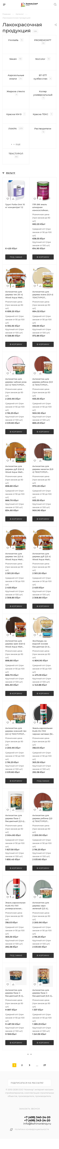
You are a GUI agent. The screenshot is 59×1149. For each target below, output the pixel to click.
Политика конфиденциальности (32, 1129)
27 (44, 1065)
